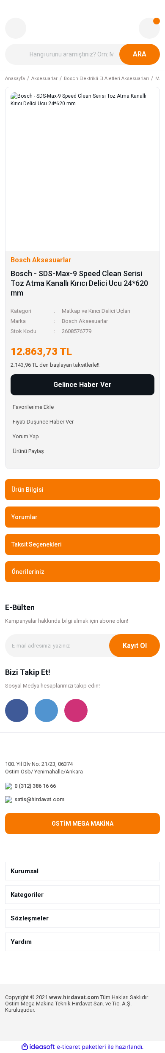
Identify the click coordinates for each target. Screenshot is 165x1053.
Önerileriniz (27, 571)
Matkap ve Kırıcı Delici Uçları (96, 311)
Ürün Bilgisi (27, 489)
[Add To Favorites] (82, 407)
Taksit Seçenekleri (36, 544)
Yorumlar (24, 517)
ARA (139, 54)
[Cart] (149, 28)
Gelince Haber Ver (82, 385)
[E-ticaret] (81, 1047)
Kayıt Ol (135, 646)
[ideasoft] (38, 1047)
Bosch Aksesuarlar (85, 321)
